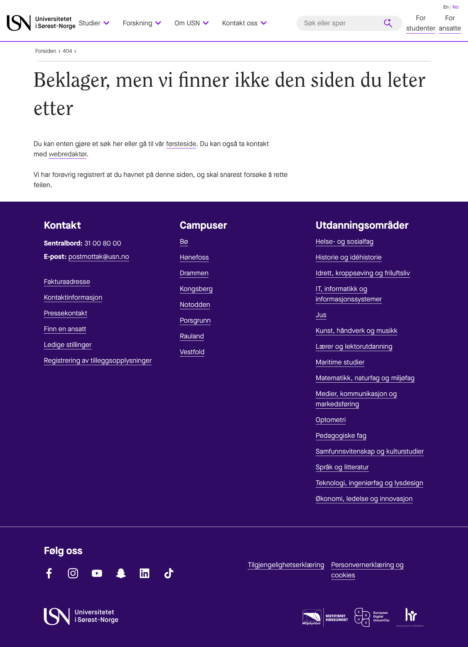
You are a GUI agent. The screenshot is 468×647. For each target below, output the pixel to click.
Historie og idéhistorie (349, 257)
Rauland (192, 336)
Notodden (195, 304)
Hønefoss (194, 257)
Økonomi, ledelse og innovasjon (364, 498)
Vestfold (192, 352)
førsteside (181, 143)
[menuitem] (98, 23)
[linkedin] (145, 573)
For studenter (420, 23)
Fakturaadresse (67, 281)
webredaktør (68, 154)
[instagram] (73, 573)
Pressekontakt (65, 313)
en (446, 7)
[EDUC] (372, 619)
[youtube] (97, 573)
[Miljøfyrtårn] (325, 619)
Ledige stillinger (67, 344)
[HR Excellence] (410, 619)
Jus (321, 315)
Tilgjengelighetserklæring (286, 565)
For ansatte (450, 23)
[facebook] (49, 573)
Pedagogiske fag (341, 435)
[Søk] (388, 23)
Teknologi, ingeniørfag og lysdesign (369, 483)
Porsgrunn (195, 320)
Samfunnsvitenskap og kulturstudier (370, 451)
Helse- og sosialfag (344, 241)
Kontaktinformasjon (73, 297)
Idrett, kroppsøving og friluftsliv (363, 273)
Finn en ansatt (65, 329)
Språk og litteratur (342, 467)
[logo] (41, 23)
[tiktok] (169, 573)
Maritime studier (340, 362)
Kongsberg (196, 288)
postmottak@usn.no (99, 256)
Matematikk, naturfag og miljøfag (365, 378)
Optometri (331, 419)
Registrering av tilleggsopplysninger (98, 360)
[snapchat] (121, 573)
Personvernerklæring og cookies (367, 570)
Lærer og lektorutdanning (354, 346)
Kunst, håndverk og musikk (356, 330)
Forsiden (45, 51)
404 (67, 51)
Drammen (194, 273)
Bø (184, 241)
